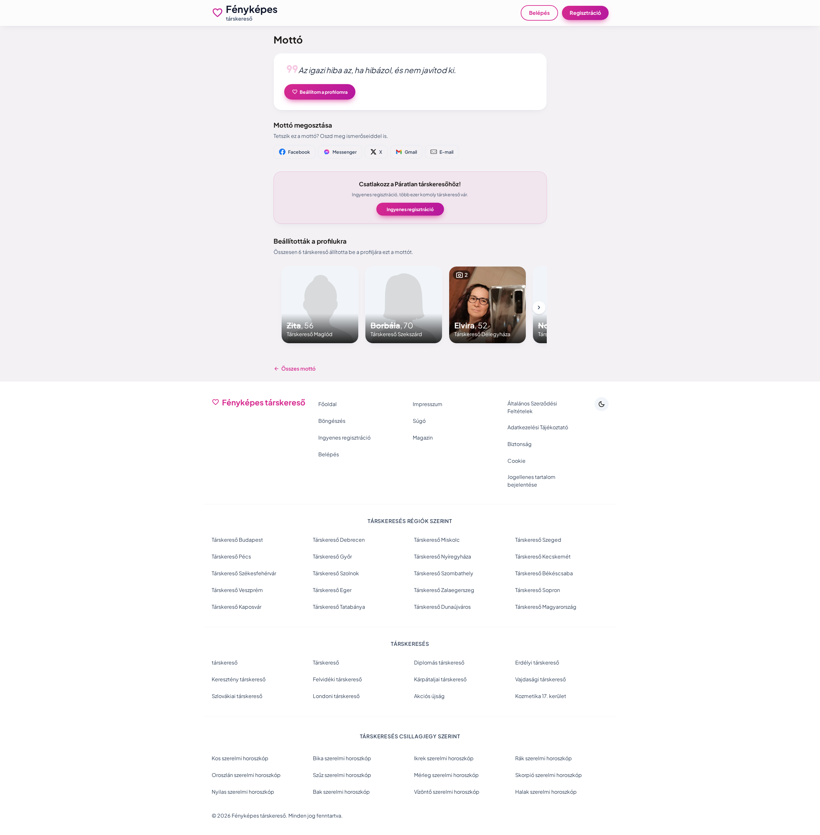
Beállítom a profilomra (320, 91)
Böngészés (331, 420)
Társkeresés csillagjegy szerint (410, 736)
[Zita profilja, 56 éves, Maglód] (320, 305)
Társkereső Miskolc (437, 539)
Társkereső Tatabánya (339, 606)
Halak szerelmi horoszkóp (546, 791)
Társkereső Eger (332, 590)
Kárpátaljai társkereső (440, 679)
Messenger (345, 152)
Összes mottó (294, 368)
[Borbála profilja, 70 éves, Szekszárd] (403, 305)
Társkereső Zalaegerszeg (444, 590)
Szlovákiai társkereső (237, 696)
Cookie (516, 460)
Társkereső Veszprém (237, 590)
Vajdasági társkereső (540, 679)
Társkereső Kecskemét (543, 556)
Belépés (539, 12)
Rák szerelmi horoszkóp (543, 758)
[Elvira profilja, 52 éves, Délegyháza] (487, 305)
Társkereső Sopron (537, 590)
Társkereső (326, 662)
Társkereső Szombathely (443, 573)
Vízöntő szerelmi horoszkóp (446, 791)
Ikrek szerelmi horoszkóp (444, 758)
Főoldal (327, 404)
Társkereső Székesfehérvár (244, 573)
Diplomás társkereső (439, 662)
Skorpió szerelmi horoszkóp (548, 775)
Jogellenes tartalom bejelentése (531, 480)
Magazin (423, 437)
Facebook (299, 152)
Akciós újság (429, 696)
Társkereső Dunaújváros (442, 606)
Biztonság (519, 444)
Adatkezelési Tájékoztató (537, 427)
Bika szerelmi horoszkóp (342, 758)
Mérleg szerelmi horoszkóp (446, 775)
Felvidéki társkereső (337, 679)
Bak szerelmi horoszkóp (341, 791)
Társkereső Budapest (237, 539)
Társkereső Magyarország (545, 606)
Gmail (411, 152)
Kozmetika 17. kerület (540, 696)
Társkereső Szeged (538, 539)
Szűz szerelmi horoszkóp (342, 775)
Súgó (419, 420)
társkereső (224, 662)
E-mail (446, 152)
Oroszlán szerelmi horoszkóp (246, 775)
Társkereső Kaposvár (236, 606)
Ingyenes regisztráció (410, 209)
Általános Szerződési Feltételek (532, 407)
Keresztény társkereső (238, 679)
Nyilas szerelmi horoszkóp (243, 791)
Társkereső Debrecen (339, 539)
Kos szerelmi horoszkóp (240, 758)
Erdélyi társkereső (537, 662)
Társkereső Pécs (231, 556)
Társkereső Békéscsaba (544, 573)
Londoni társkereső (336, 696)
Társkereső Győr (332, 556)
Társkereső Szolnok (336, 573)
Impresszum (427, 404)
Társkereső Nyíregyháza (442, 556)
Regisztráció (585, 12)
